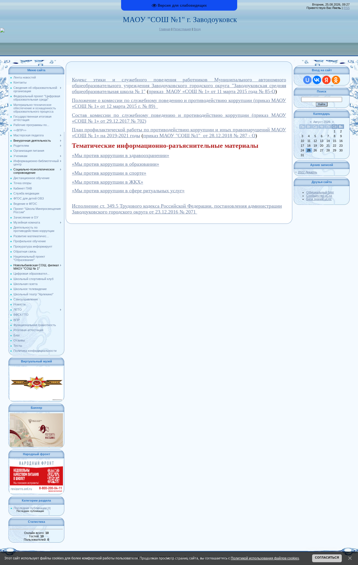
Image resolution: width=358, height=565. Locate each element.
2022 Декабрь (307, 172)
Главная (165, 29)
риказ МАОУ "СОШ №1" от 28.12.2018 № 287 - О (200, 135)
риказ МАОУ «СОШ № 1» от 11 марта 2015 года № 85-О (213, 91)
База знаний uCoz (319, 199)
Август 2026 (321, 122)
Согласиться (327, 557)
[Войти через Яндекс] (326, 80)
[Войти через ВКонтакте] (317, 80)
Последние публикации (30, 508)
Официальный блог (320, 192)
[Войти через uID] (307, 80)
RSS (346, 8)
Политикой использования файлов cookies (265, 558)
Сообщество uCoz (319, 195)
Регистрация (182, 29)
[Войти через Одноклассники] (336, 80)
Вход (197, 29)
